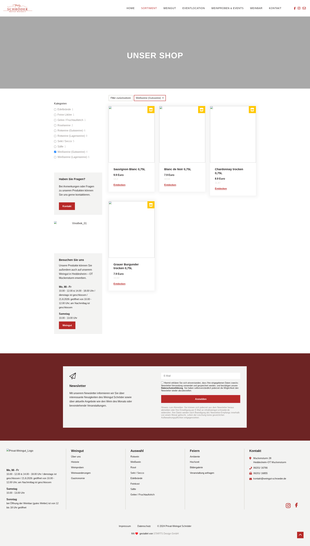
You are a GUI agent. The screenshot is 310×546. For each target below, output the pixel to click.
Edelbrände (64, 109)
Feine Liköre (64, 114)
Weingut (169, 8)
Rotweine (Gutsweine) (70, 130)
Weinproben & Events (227, 8)
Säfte (60, 146)
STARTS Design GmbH (166, 533)
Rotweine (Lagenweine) (71, 135)
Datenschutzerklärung (172, 388)
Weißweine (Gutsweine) (71, 151)
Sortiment (149, 8)
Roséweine (64, 125)
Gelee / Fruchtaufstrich (70, 120)
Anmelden (201, 399)
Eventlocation (193, 8)
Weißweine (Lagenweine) (72, 157)
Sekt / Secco (64, 141)
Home (131, 8)
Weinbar (256, 8)
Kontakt (275, 8)
